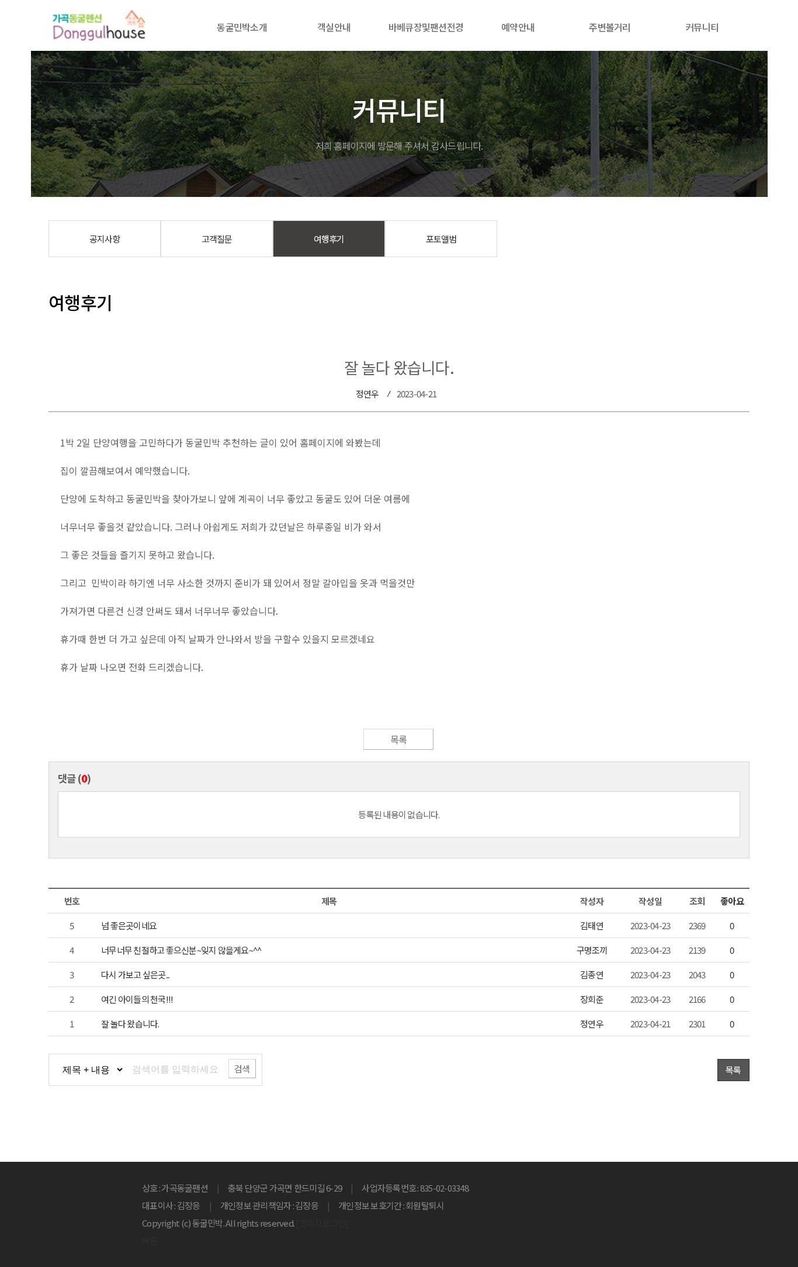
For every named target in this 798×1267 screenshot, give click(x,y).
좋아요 (732, 901)
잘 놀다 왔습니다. (130, 1023)
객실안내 (334, 27)
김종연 (591, 974)
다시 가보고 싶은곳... (135, 974)
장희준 (591, 999)
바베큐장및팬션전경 (425, 27)
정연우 (367, 393)
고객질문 (217, 239)
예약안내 (518, 27)
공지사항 (104, 239)
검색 (242, 1068)
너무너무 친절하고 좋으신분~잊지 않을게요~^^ (181, 950)
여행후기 (329, 239)
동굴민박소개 (242, 27)
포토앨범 (441, 239)
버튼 (150, 1240)
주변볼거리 (609, 27)
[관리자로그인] (322, 1223)
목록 (398, 739)
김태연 (591, 925)
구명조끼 (592, 950)
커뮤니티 (702, 27)
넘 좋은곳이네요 (129, 925)
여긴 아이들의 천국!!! (137, 999)
